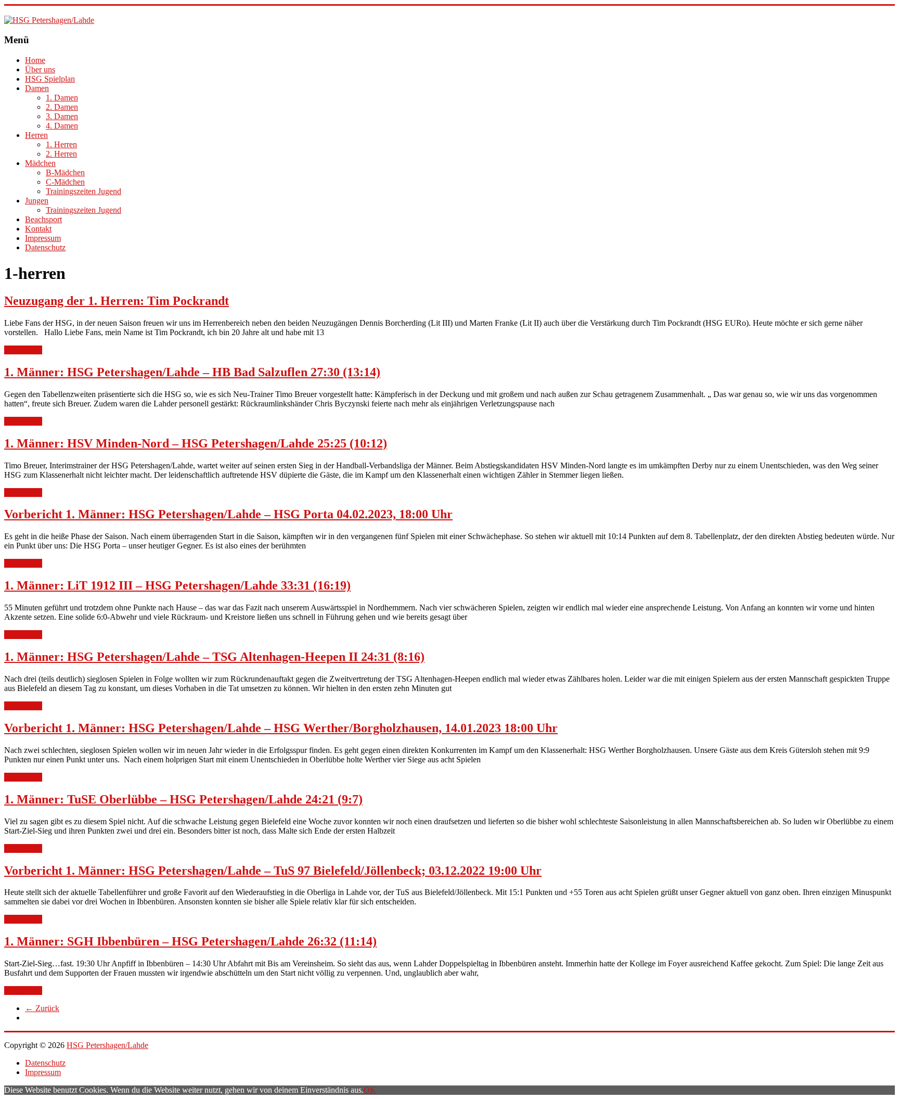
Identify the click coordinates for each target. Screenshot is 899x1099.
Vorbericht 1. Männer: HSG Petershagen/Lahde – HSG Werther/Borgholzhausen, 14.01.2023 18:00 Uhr (281, 728)
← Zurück (42, 1008)
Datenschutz (45, 247)
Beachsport (43, 219)
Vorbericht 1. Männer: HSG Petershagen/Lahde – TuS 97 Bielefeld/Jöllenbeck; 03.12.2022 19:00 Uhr (273, 870)
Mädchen (40, 163)
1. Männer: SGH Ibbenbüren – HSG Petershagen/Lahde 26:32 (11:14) (190, 941)
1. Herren (61, 144)
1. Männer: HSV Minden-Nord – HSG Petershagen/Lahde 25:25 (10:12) (195, 443)
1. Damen (62, 97)
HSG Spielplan (50, 78)
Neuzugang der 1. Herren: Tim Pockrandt (116, 301)
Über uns (40, 69)
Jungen (36, 200)
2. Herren (61, 153)
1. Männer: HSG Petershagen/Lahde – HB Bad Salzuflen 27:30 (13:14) (192, 372)
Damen (37, 88)
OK (370, 1089)
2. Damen (62, 107)
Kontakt (38, 228)
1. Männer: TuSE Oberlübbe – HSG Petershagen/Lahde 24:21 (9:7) (183, 799)
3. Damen (62, 116)
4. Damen (62, 125)
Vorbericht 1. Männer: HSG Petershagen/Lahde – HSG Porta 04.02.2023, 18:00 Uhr (228, 514)
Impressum (43, 238)
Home (35, 60)
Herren (36, 135)
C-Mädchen (65, 181)
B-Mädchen (65, 172)
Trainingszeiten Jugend (83, 191)
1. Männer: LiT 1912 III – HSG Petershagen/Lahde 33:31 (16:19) (177, 585)
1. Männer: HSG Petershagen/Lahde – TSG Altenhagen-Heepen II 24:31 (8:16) (214, 656)
